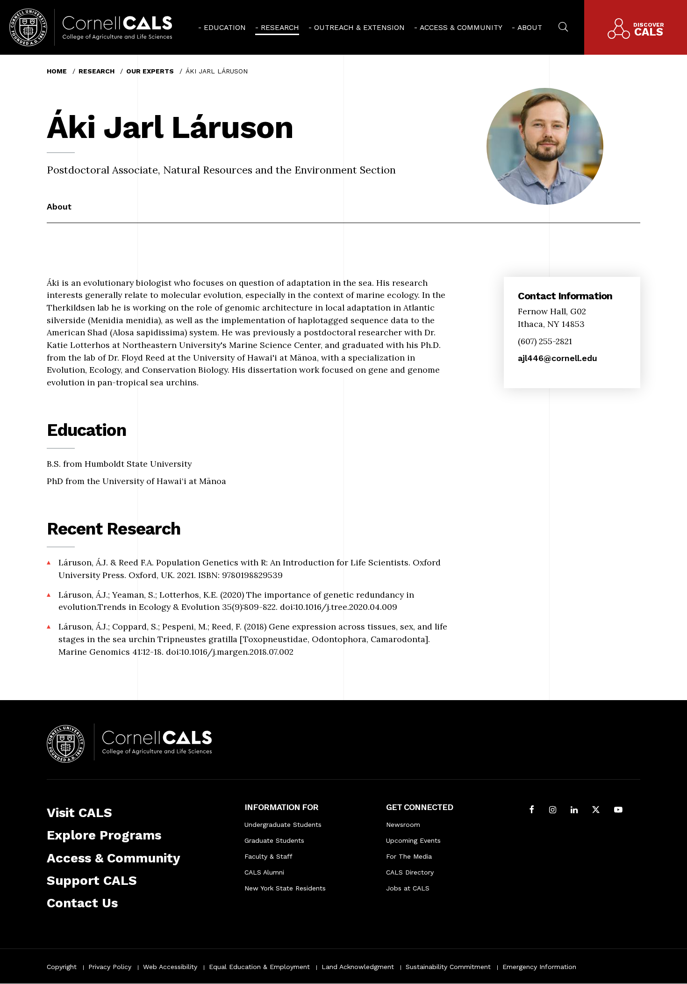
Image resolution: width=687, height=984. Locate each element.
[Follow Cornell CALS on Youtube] (618, 810)
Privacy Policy (109, 966)
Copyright (62, 966)
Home (57, 71)
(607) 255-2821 (545, 341)
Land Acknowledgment (358, 966)
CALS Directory (410, 872)
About (529, 27)
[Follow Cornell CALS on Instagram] (552, 810)
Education (225, 27)
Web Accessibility (170, 966)
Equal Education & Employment (259, 966)
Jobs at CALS (407, 888)
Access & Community (461, 27)
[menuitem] (222, 27)
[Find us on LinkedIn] (574, 810)
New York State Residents (285, 888)
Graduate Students (274, 840)
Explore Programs (104, 835)
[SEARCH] (563, 25)
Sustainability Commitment (448, 966)
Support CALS (92, 880)
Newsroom (403, 824)
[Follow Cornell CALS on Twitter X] (596, 810)
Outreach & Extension (359, 27)
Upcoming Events (413, 840)
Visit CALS (79, 812)
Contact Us (82, 903)
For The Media (409, 856)
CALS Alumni (264, 872)
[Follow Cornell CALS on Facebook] (532, 810)
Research (280, 27)
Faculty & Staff (268, 856)
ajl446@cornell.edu (557, 358)
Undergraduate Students (283, 824)
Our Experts (150, 71)
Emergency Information (539, 966)
